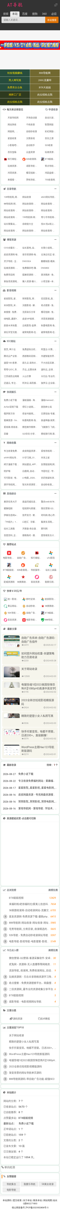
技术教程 (45, 1018)
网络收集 (11, 442)
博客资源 (11, 239)
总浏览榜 (11, 890)
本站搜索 (51, 20)
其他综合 (11, 493)
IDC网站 (11, 341)
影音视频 (11, 290)
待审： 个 (52, 765)
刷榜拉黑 (53, 890)
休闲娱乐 (11, 392)
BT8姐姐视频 (25, 1138)
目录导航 (11, 188)
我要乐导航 (29, 1204)
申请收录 (53, 109)
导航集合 (11, 1204)
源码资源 (17, 1018)
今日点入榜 (12, 950)
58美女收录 (48, 1204)
